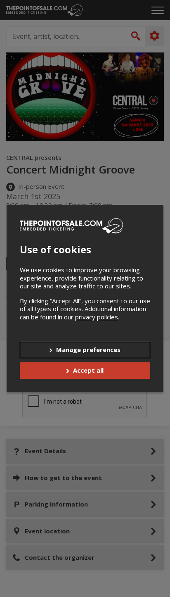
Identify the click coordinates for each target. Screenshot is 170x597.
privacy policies (96, 317)
